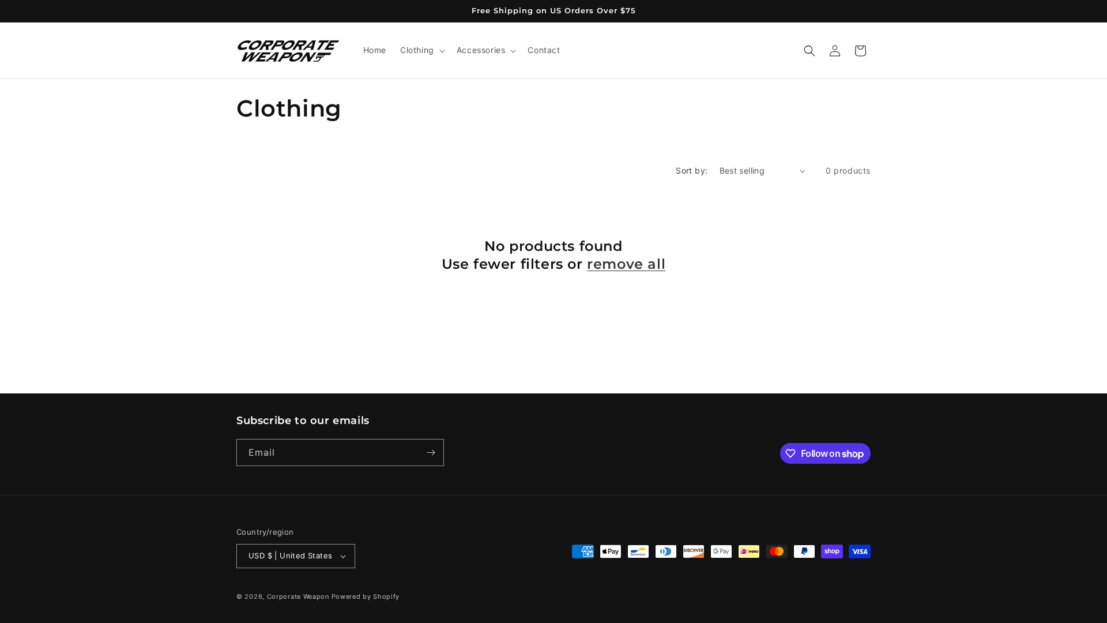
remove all (626, 264)
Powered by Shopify (366, 596)
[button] (421, 50)
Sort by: (691, 170)
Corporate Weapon (298, 596)
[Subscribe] (430, 452)
